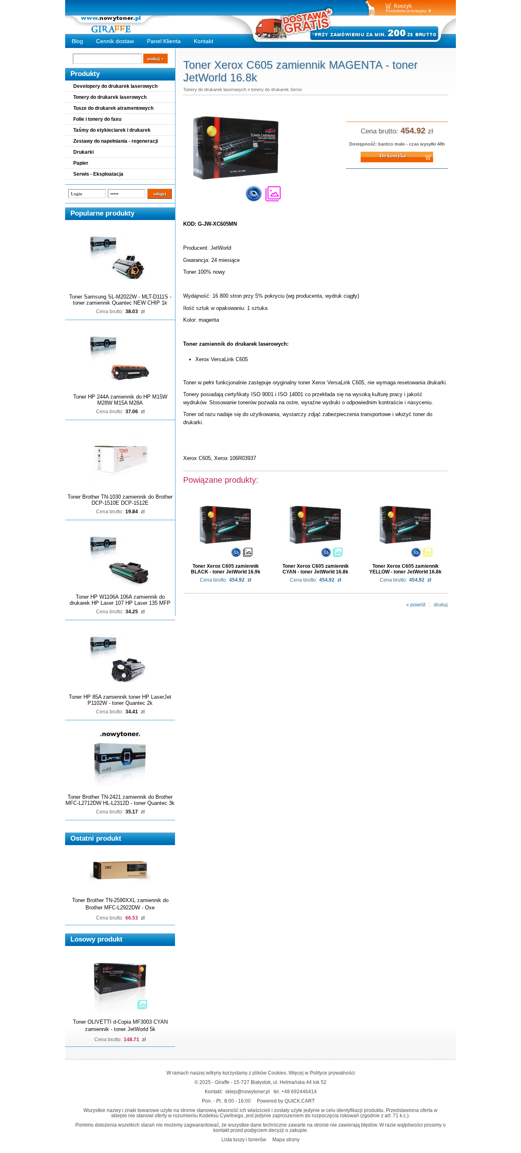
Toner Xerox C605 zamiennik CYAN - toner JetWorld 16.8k (315, 569)
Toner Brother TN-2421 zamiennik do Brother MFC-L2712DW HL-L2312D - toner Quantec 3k (120, 800)
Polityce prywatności (332, 1072)
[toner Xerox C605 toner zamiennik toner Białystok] (236, 207)
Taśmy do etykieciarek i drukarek (112, 130)
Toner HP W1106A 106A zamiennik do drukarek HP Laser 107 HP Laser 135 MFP (120, 600)
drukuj (441, 605)
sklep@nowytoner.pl (247, 1091)
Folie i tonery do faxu (97, 119)
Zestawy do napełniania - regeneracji (115, 141)
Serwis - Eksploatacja (98, 174)
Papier (80, 163)
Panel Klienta (164, 41)
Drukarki (83, 152)
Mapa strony (286, 1139)
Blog (77, 41)
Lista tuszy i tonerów (243, 1139)
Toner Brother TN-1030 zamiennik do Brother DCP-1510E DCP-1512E (120, 500)
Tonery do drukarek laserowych (110, 97)
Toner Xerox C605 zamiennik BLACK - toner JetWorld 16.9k (225, 569)
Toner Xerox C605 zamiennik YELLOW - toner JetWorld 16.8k (405, 569)
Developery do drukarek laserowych (115, 86)
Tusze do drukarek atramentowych (113, 108)
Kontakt (203, 41)
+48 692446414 (299, 1091)
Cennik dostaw (115, 41)
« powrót (415, 605)
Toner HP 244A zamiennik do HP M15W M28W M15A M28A (120, 400)
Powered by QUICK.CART (286, 1100)
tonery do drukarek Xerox (276, 89)
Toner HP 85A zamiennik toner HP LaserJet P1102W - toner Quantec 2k (120, 700)
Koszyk (403, 6)
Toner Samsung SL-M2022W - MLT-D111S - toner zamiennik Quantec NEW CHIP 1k (120, 300)
